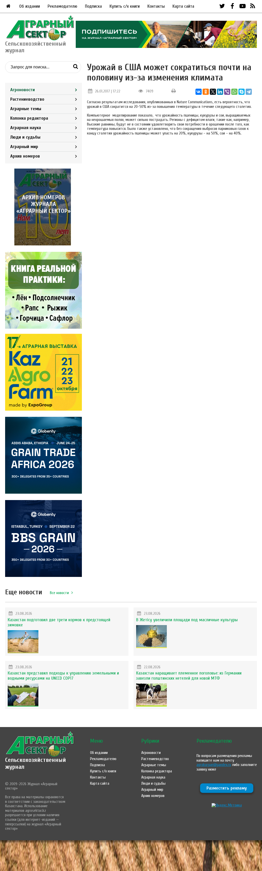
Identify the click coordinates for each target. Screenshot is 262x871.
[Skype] (241, 92)
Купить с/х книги (125, 6)
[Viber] (227, 92)
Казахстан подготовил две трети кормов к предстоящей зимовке (59, 622)
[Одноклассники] (206, 92)
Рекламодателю (62, 6)
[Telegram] (249, 92)
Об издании (29, 6)
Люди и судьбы (25, 137)
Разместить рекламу (226, 788)
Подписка (93, 6)
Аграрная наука (25, 127)
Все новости (59, 592)
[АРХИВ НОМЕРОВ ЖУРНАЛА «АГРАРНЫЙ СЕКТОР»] (43, 244)
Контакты (156, 6)
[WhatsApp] (234, 92)
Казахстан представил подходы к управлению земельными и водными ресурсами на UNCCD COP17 (63, 675)
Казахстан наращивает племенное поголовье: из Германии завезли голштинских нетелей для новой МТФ (189, 675)
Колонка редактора (29, 118)
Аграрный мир (24, 146)
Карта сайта (183, 6)
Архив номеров (25, 156)
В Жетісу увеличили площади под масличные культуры (187, 620)
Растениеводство (27, 99)
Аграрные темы (25, 108)
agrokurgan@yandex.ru (213, 764)
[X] (213, 92)
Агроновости (22, 89)
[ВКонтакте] (198, 92)
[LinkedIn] (220, 92)
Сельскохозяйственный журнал (35, 763)
